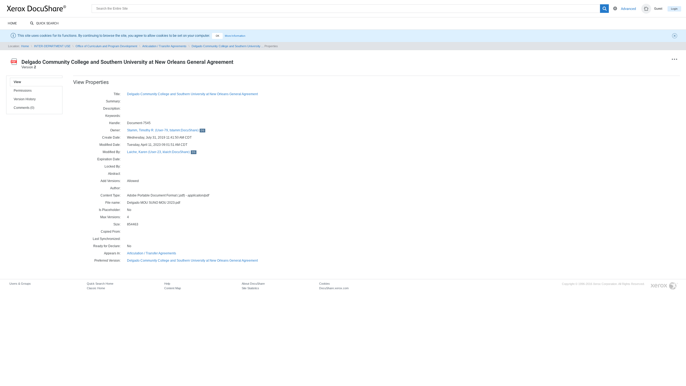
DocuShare (49, 8)
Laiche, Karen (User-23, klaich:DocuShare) (161, 152)
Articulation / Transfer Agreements (164, 46)
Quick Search (47, 23)
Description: (112, 108)
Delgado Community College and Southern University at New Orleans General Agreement (192, 94)
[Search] (604, 8)
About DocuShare (253, 283)
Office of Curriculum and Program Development (106, 46)
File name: (113, 203)
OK (217, 35)
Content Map (172, 288)
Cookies (324, 283)
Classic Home (96, 288)
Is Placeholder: (110, 210)
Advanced (628, 9)
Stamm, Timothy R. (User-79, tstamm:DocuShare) (165, 130)
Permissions (23, 90)
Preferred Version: (107, 260)
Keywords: (113, 116)
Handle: (115, 123)
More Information (235, 35)
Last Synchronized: (107, 239)
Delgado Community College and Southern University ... (228, 46)
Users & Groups (20, 283)
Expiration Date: (109, 159)
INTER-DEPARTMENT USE (52, 46)
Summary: (113, 101)
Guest (658, 8)
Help (167, 283)
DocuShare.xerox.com (334, 288)
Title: (117, 94)
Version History (25, 99)
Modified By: (112, 152)
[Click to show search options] (615, 8)
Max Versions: (110, 217)
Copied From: (111, 231)
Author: (115, 188)
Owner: (115, 130)
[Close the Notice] (675, 36)
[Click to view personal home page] (646, 9)
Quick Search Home (100, 283)
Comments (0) (24, 108)
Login (674, 8)
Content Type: (110, 195)
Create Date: (111, 137)
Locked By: (113, 166)
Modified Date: (110, 145)
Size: (117, 224)
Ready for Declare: (107, 246)
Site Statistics (250, 288)
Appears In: (112, 253)
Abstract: (114, 174)
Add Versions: (110, 181)
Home (12, 23)
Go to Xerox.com (664, 286)
